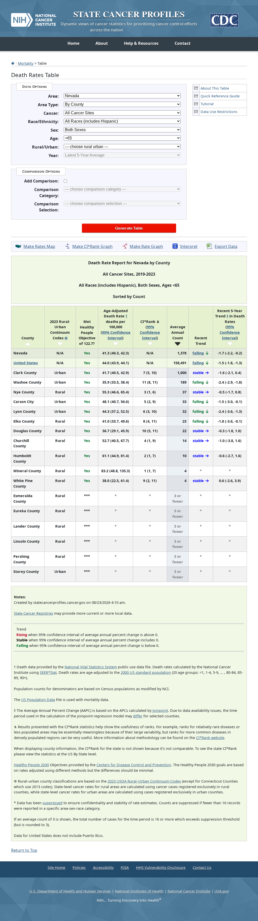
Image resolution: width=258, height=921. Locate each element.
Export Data (226, 246)
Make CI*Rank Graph (92, 246)
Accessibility (103, 867)
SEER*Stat (48, 672)
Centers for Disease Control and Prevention (133, 764)
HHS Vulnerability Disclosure (160, 867)
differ (137, 716)
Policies (79, 867)
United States (25, 362)
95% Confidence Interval (150, 332)
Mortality (26, 63)
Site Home (56, 867)
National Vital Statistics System (90, 667)
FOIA (125, 867)
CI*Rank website (210, 737)
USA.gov (221, 891)
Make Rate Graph (146, 246)
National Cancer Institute (189, 891)
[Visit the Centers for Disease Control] (224, 18)
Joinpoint (160, 710)
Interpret (189, 246)
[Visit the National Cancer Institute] (33, 18)
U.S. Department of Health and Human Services (70, 891)
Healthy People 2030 (31, 764)
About (101, 43)
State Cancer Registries (33, 613)
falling (198, 353)
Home (73, 43)
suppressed (52, 802)
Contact (182, 43)
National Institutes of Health (139, 891)
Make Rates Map (39, 246)
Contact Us (202, 867)
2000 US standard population (146, 672)
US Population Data (38, 699)
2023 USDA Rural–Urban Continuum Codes (144, 781)
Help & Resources (141, 43)
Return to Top (24, 850)
